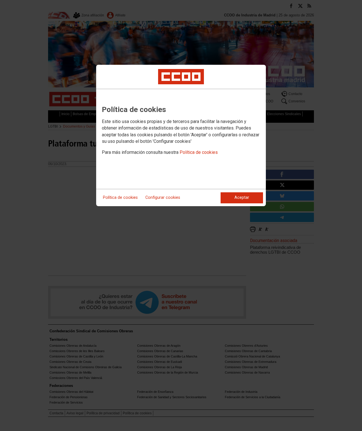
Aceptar (241, 197)
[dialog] (181, 135)
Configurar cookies (162, 197)
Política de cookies (199, 152)
